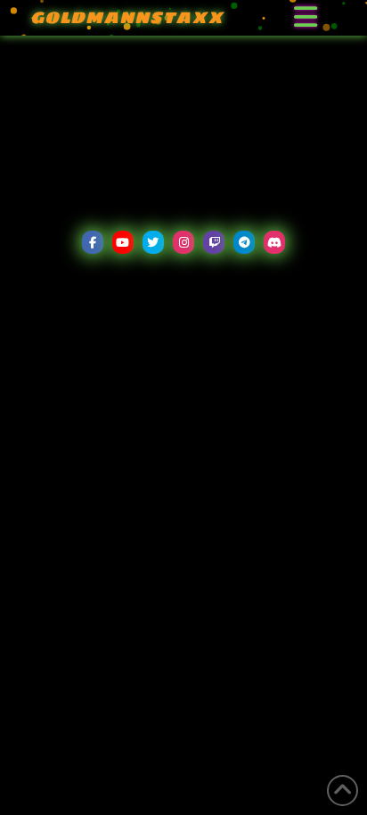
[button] (305, 18)
